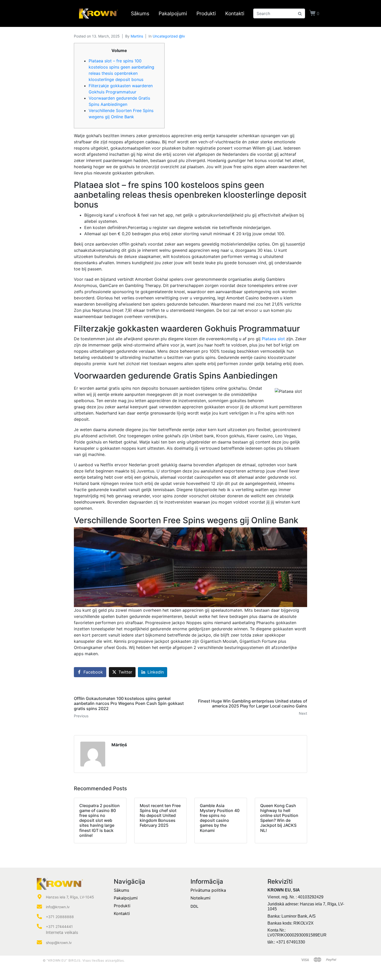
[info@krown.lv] (39, 906)
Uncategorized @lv (169, 36)
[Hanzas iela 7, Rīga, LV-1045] (39, 896)
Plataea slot (273, 338)
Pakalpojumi (173, 13)
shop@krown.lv (59, 942)
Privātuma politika (208, 890)
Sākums (140, 13)
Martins (137, 36)
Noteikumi (200, 897)
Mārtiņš (119, 744)
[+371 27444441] (39, 926)
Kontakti (234, 13)
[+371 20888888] (39, 916)
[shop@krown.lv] (39, 942)
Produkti (206, 13)
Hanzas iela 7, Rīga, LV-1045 (70, 897)
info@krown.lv (58, 907)
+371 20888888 (60, 916)
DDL (194, 906)
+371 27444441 (59, 926)
